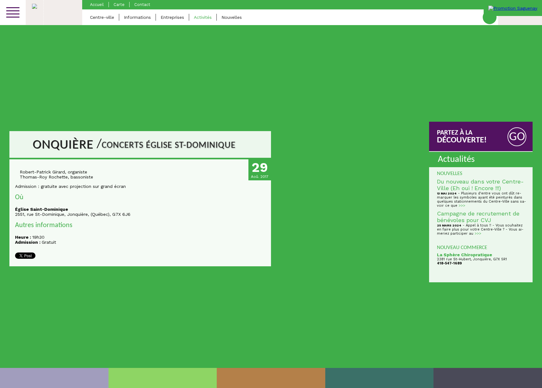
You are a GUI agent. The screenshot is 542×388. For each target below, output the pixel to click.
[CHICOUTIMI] (54, 378)
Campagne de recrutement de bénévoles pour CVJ (478, 216)
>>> (462, 206)
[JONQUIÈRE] (163, 378)
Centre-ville (102, 17)
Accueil (97, 4)
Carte (119, 4)
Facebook (490, 17)
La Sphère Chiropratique (464, 254)
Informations (137, 17)
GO (517, 137)
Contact (142, 4)
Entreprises (172, 17)
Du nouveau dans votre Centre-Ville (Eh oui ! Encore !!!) (480, 184)
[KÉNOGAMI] (271, 378)
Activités (203, 17)
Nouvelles (231, 17)
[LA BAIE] (379, 378)
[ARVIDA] (487, 378)
